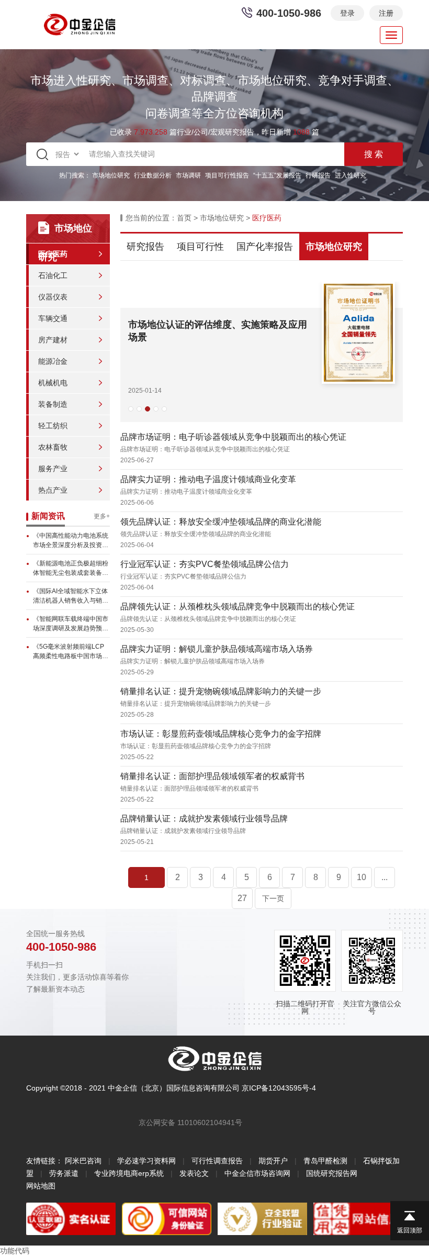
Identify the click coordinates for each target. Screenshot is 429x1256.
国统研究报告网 (331, 1173)
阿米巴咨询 (83, 1161)
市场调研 (188, 175)
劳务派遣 (63, 1173)
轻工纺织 (52, 425)
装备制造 (52, 404)
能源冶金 (52, 361)
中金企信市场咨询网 (257, 1173)
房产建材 (52, 340)
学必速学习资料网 (146, 1161)
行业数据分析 (153, 175)
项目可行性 (200, 246)
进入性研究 (350, 175)
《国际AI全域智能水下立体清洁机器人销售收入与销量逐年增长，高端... (70, 596)
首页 (184, 218)
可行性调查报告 (217, 1161)
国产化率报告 (264, 246)
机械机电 (52, 383)
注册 (386, 13)
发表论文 (194, 1173)
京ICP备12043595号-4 (279, 1088)
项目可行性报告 (227, 175)
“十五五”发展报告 (277, 175)
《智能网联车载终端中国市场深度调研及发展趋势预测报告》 (70, 624)
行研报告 (318, 175)
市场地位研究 (111, 175)
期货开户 (273, 1161)
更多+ (102, 516)
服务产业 (52, 468)
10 (361, 877)
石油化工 (52, 275)
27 (242, 898)
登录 (347, 13)
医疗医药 (52, 254)
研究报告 (145, 246)
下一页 (273, 898)
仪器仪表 (52, 297)
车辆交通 (52, 318)
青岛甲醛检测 (325, 1161)
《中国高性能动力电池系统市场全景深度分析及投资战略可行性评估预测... (70, 541)
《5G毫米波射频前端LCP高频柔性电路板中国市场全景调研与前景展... (70, 652)
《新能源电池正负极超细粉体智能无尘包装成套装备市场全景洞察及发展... (70, 568)
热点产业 (52, 490)
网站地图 (40, 1186)
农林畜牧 (52, 447)
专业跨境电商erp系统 (129, 1173)
